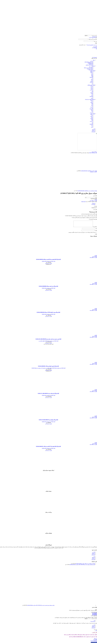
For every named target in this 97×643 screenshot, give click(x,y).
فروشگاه (93, 557)
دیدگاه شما (95, 226)
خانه (96, 152)
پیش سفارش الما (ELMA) (46, 261)
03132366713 (40, 1)
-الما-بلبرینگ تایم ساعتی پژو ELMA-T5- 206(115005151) (48, 393)
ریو (92, 97)
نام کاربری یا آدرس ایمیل (92, 39)
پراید (92, 73)
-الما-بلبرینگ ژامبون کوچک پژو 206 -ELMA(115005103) (48, 366)
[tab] (47, 203)
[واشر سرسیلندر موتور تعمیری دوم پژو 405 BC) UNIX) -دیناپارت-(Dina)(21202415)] (74, 605)
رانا (92, 83)
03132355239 (35, 1)
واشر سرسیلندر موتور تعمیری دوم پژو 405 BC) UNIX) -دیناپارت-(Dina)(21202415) (40, 605)
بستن (96, 630)
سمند (92, 74)
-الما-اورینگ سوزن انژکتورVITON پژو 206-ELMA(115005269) (48, 312)
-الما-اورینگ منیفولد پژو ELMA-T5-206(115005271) (48, 419)
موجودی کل (91, 66)
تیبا (92, 78)
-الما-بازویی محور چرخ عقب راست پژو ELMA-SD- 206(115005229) (48, 339)
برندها (94, 152)
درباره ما (93, 553)
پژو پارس (91, 82)
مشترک (91, 81)
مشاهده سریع (94, 256)
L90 (92, 76)
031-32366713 (94, 613)
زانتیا (92, 80)
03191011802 (45, 1)
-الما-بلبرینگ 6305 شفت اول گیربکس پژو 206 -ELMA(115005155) (48, 446)
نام (96, 228)
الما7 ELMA (91, 152)
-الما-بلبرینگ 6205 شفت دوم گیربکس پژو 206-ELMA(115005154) (48, 259)
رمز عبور (95, 41)
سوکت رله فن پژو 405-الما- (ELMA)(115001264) (88, 170)
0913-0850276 (94, 614)
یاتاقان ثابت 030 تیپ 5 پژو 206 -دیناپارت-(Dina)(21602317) (85, 563)
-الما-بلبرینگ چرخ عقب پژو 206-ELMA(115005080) (48, 286)
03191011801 (50, 1)
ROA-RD (91, 77)
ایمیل (96, 230)
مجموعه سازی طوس (89, 64)
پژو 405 (91, 71)
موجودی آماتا (91, 69)
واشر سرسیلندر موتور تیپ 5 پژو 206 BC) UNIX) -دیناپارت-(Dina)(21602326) (82, 564)
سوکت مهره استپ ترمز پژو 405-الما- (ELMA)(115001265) (87, 190)
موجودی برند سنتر (90, 68)
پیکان (92, 75)
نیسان (92, 79)
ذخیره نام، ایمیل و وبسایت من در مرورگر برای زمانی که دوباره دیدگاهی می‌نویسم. (82, 232)
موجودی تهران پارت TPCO (88, 67)
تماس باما (93, 554)
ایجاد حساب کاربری (92, 37)
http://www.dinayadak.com (78, 636)
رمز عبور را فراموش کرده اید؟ (92, 44)
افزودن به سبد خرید (94, 198)
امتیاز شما (95, 219)
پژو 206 (91, 72)
